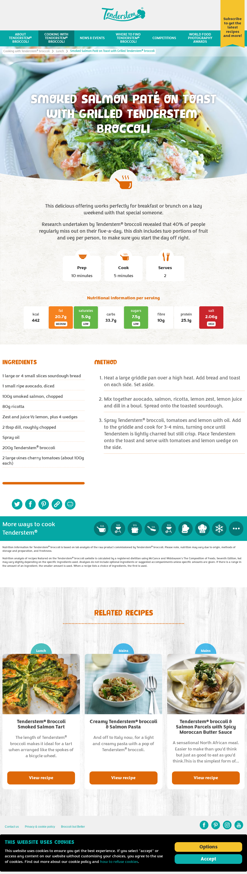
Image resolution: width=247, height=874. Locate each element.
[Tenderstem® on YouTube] (238, 825)
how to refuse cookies (119, 861)
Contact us (12, 826)
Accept (208, 859)
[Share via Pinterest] (43, 504)
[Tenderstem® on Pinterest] (215, 825)
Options (208, 847)
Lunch (60, 51)
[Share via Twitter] (17, 504)
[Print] (70, 504)
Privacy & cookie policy (40, 826)
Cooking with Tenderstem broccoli (26, 51)
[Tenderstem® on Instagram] (227, 825)
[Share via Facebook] (30, 504)
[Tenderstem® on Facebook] (204, 825)
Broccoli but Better (73, 826)
